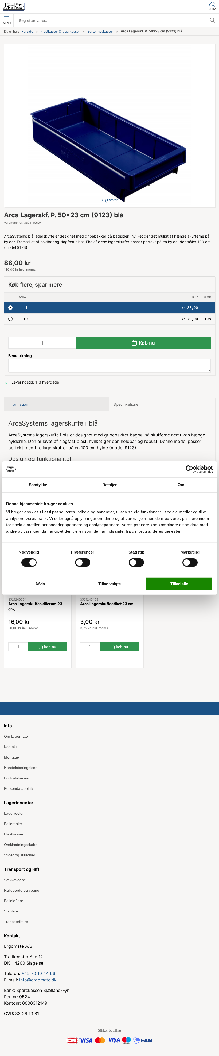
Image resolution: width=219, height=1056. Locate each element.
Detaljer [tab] (109, 484)
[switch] (82, 562)
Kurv (212, 9)
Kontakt (10, 747)
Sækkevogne (15, 880)
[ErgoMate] (13, 6)
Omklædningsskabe (20, 844)
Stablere (11, 911)
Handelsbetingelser (20, 767)
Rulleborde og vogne (21, 890)
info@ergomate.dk (38, 979)
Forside (27, 31)
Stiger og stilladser (19, 855)
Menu (7, 23)
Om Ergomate (16, 736)
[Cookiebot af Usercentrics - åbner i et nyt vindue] (189, 469)
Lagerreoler (14, 813)
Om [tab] (181, 484)
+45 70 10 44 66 (38, 973)
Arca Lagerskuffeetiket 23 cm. (107, 603)
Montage (11, 757)
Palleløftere (13, 901)
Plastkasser (14, 834)
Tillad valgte (109, 584)
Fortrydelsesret (17, 778)
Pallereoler (13, 824)
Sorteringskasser (100, 31)
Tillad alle (179, 584)
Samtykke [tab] (38, 484)
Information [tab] (18, 404)
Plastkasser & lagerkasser (60, 31)
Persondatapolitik (18, 788)
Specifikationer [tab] (127, 404)
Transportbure (16, 921)
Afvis (40, 584)
